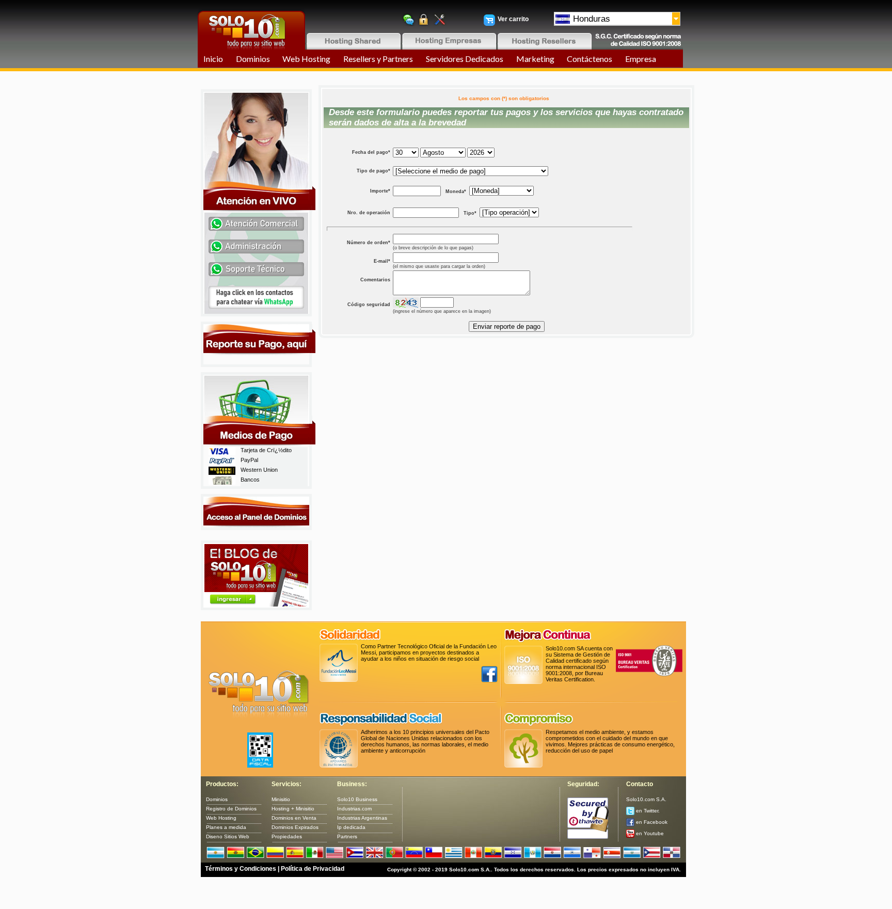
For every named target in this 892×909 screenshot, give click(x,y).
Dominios (253, 58)
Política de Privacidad (312, 868)
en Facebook (650, 822)
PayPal (249, 460)
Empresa (640, 58)
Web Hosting (306, 58)
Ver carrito (513, 19)
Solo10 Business (357, 799)
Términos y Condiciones (240, 868)
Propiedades (287, 836)
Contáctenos (589, 58)
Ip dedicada (351, 827)
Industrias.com (354, 808)
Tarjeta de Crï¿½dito (266, 450)
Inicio (213, 58)
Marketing (535, 58)
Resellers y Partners (378, 58)
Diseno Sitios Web (227, 836)
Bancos (250, 479)
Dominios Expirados (295, 827)
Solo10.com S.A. (646, 799)
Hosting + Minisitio (293, 808)
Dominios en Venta (294, 818)
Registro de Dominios (231, 808)
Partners (347, 836)
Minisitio (281, 799)
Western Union (259, 470)
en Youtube (649, 833)
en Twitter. (647, 811)
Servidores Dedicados (464, 58)
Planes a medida (226, 827)
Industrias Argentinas (362, 818)
